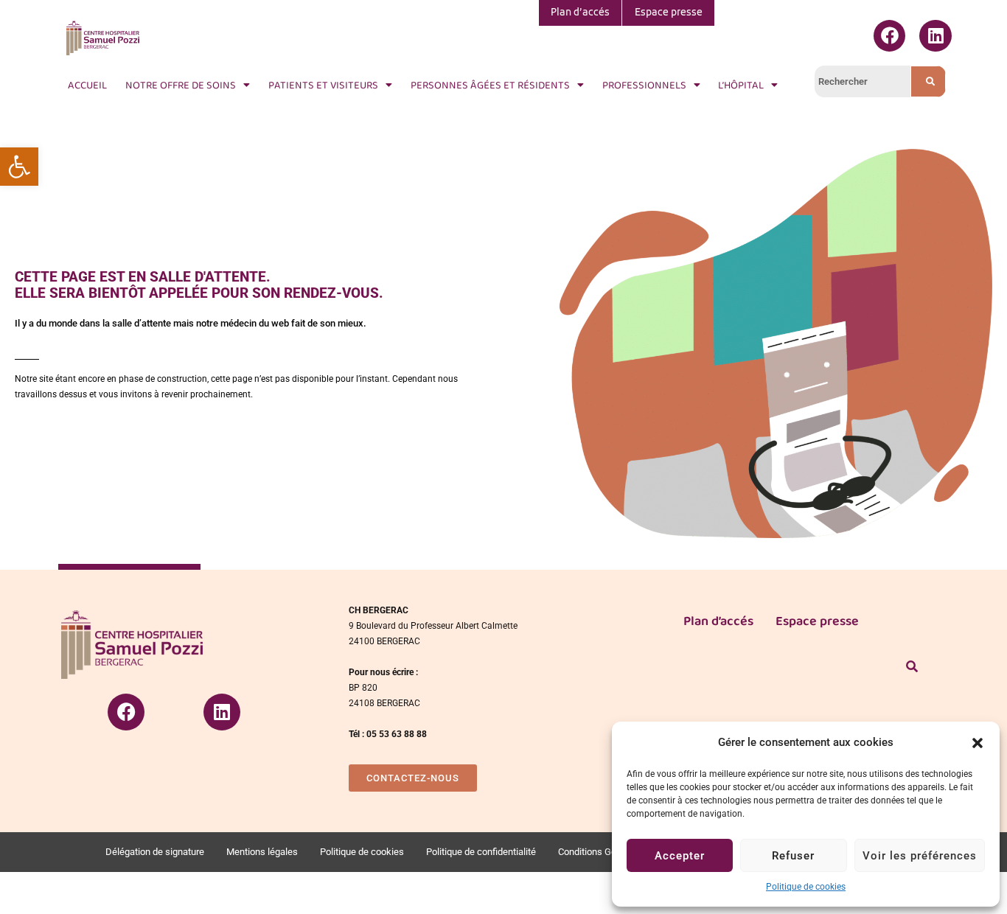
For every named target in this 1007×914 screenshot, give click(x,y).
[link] (19, 166)
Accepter (680, 855)
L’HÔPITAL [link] (741, 85)
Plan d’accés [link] (580, 13)
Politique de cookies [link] (806, 887)
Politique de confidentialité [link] (481, 851)
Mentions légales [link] (262, 851)
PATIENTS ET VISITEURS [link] (323, 85)
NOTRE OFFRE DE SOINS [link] (180, 85)
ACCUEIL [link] (87, 85)
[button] (977, 743)
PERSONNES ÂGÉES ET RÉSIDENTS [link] (490, 85)
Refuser (793, 855)
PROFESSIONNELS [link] (644, 85)
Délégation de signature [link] (154, 851)
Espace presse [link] (669, 13)
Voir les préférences (920, 855)
